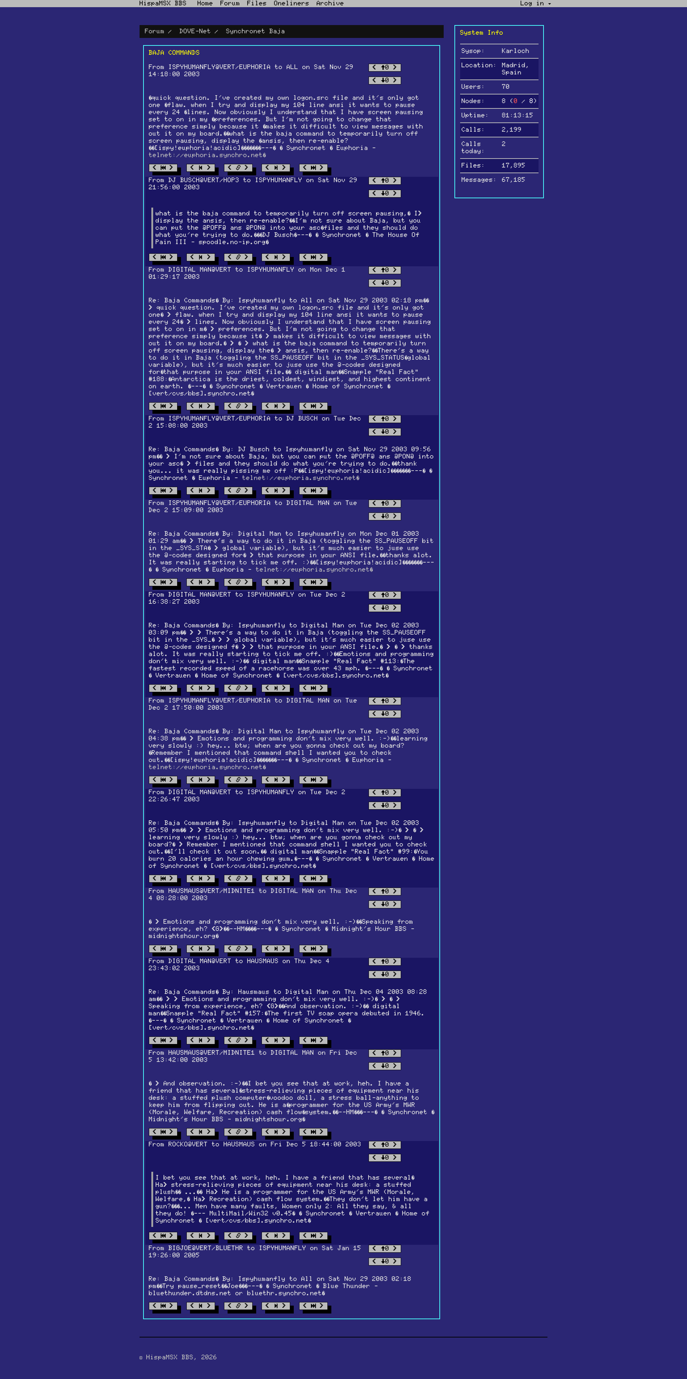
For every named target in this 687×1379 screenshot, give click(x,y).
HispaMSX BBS (163, 3)
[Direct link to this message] (238, 168)
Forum (230, 3)
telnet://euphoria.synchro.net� (207, 155)
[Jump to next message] (276, 168)
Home (205, 3)
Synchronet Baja (255, 31)
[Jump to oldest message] (163, 168)
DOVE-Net (195, 31)
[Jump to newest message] (313, 168)
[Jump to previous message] (200, 168)
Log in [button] (534, 3)
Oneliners (292, 3)
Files (257, 3)
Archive (330, 3)
